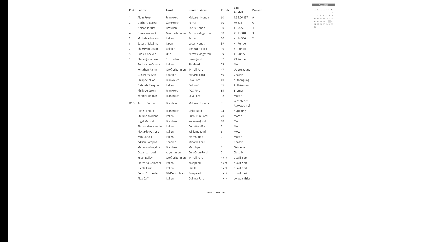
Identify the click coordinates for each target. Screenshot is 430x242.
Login (223, 192)
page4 (217, 192)
